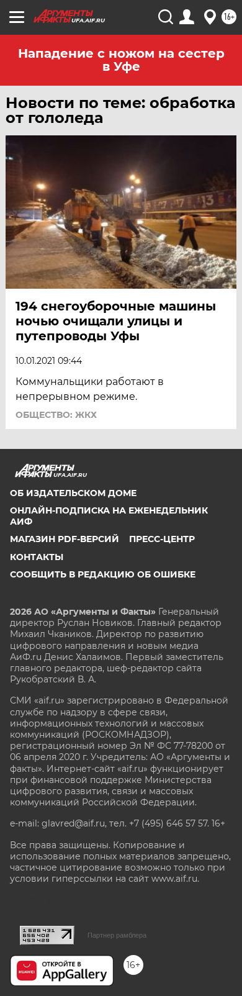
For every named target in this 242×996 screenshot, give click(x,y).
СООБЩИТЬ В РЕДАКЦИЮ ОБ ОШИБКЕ (102, 574)
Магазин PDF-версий (64, 539)
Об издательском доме (73, 493)
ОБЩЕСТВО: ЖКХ (56, 414)
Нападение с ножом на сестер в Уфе (121, 60)
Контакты (36, 557)
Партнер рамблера (116, 935)
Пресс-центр (162, 539)
